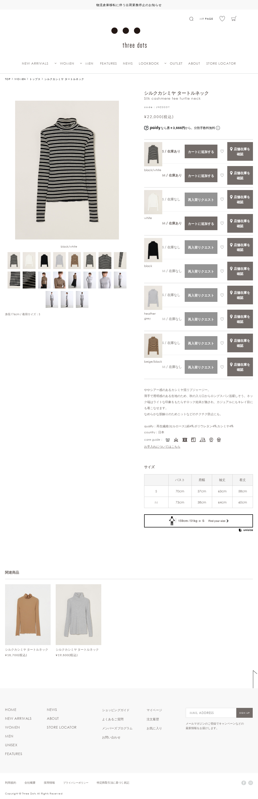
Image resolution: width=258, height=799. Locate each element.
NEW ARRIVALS (35, 63)
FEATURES (108, 63)
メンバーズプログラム (117, 728)
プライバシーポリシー (75, 782)
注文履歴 (153, 719)
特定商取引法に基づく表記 (113, 782)
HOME (10, 709)
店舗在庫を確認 (242, 151)
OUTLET (176, 63)
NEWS (128, 63)
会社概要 (30, 782)
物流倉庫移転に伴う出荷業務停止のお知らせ (129, 5)
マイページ (154, 710)
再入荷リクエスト (201, 199)
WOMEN (67, 63)
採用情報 (49, 782)
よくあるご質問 (112, 719)
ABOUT (194, 63)
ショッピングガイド (116, 710)
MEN (89, 63)
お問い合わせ (111, 737)
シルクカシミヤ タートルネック (26, 649)
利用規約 (10, 782)
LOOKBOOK (149, 63)
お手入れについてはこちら (162, 446)
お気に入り (154, 728)
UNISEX (11, 745)
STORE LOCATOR (221, 63)
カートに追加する (201, 151)
